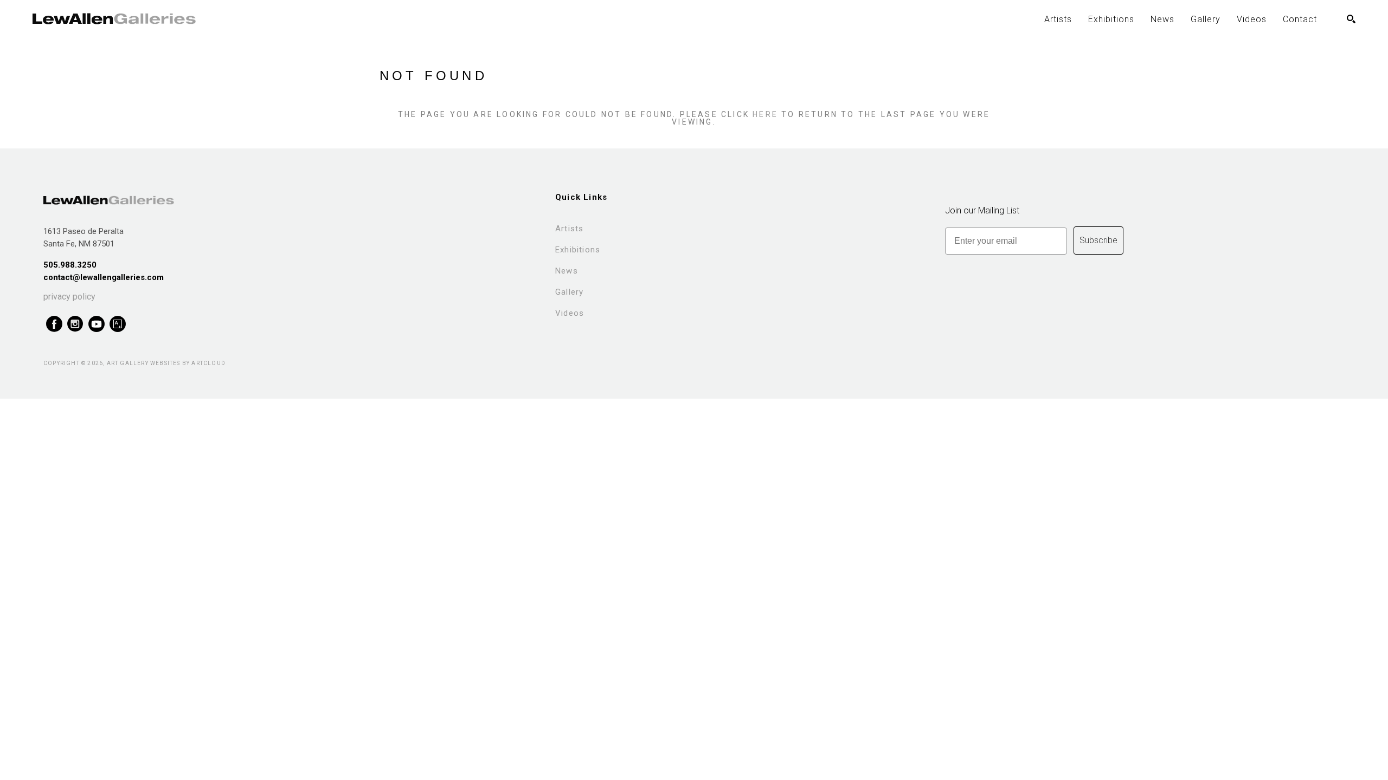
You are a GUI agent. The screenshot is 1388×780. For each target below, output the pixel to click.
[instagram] (75, 324)
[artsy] (117, 324)
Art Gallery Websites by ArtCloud (166, 363)
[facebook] (54, 324)
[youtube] (96, 324)
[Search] (1351, 19)
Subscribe (1098, 240)
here (765, 114)
